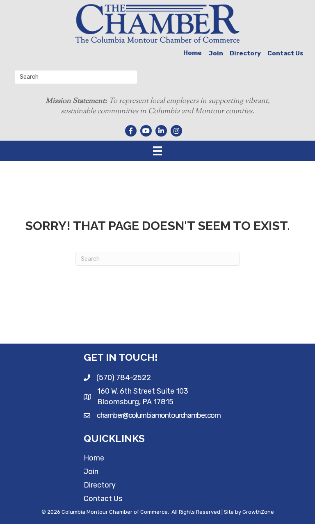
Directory (245, 53)
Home (192, 53)
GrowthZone (258, 512)
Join (215, 53)
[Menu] (157, 151)
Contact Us (285, 53)
